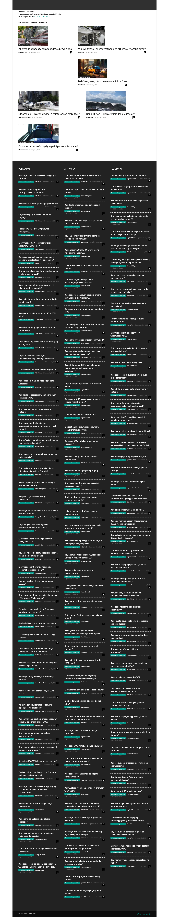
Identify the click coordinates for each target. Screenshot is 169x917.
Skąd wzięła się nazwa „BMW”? (125, 677)
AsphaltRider (39, 739)
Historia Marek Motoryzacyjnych (28, 110)
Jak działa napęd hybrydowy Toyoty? (81, 470)
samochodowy (39, 446)
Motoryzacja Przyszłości (26, 142)
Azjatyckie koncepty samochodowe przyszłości (45, 48)
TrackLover (84, 838)
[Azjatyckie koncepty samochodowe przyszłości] (45, 36)
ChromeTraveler (40, 573)
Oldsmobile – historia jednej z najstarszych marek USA (49, 113)
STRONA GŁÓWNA (42, 16)
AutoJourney (22, 52)
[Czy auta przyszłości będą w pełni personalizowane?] (48, 133)
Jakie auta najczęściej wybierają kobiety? (130, 431)
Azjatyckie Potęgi (24, 45)
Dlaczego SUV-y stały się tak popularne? (83, 746)
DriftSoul (81, 52)
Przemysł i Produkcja (85, 45)
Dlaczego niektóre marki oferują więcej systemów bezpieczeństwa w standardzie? (37, 789)
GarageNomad (40, 517)
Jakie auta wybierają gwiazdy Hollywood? (84, 340)
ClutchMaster (23, 150)
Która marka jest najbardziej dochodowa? (84, 689)
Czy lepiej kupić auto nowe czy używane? (38, 623)
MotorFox (38, 263)
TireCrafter (38, 387)
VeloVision (89, 117)
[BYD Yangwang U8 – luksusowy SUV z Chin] (102, 68)
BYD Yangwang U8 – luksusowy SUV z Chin (102, 81)
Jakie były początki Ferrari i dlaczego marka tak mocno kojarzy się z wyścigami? (82, 368)
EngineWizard (39, 291)
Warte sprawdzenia (144, 914)
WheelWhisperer (24, 117)
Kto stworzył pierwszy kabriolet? (80, 414)
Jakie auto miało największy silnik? (127, 362)
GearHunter (39, 319)
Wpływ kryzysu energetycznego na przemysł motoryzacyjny (112, 48)
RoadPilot (81, 85)
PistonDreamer (40, 235)
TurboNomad (39, 348)
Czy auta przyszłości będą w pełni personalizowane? (48, 146)
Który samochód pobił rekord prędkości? (37, 369)
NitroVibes (38, 503)
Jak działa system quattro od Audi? (127, 510)
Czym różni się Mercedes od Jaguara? (128, 175)
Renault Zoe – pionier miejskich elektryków (110, 113)
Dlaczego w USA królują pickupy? (126, 791)
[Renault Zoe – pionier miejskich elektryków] (110, 101)
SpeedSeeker (39, 545)
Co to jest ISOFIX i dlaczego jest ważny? (37, 761)
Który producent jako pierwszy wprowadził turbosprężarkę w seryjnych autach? (37, 426)
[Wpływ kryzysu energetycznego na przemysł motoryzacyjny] (112, 36)
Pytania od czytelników (26, 182)
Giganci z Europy (92, 110)
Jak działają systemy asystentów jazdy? (129, 456)
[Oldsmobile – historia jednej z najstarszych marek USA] (49, 101)
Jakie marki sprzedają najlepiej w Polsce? (38, 203)
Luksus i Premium (84, 77)
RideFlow (38, 182)
